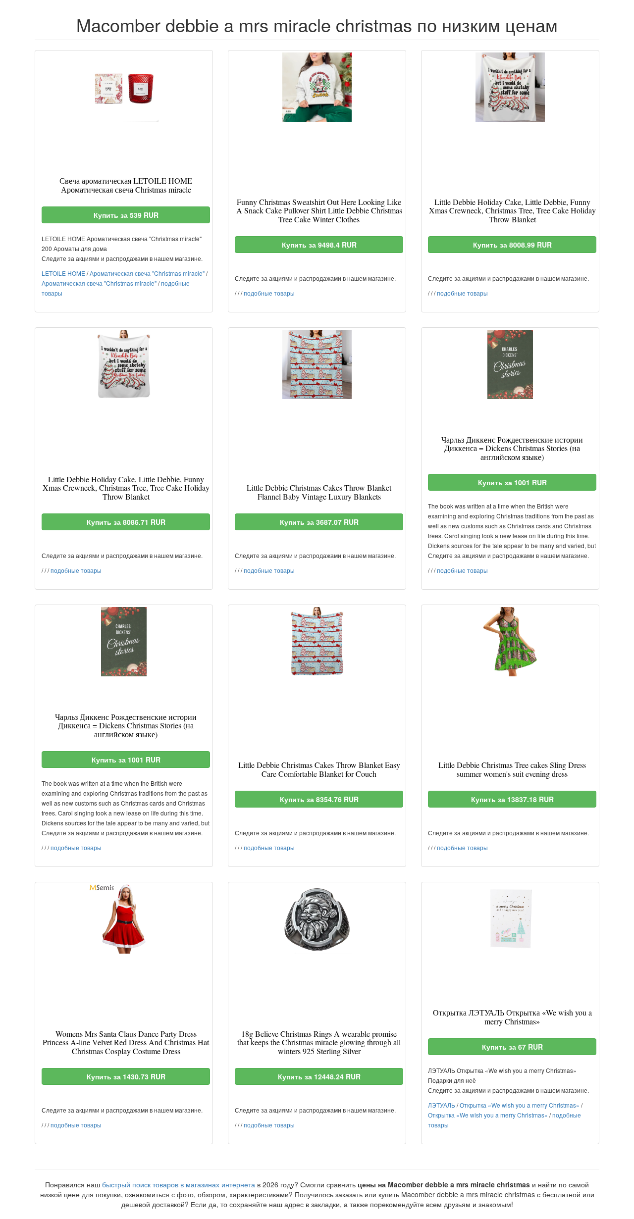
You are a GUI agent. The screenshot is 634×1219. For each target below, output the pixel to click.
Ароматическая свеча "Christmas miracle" (147, 273)
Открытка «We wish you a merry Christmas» (520, 1105)
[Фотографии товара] (124, 87)
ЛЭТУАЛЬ (441, 1105)
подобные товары (269, 293)
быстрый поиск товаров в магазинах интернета (178, 1184)
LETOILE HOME (63, 273)
